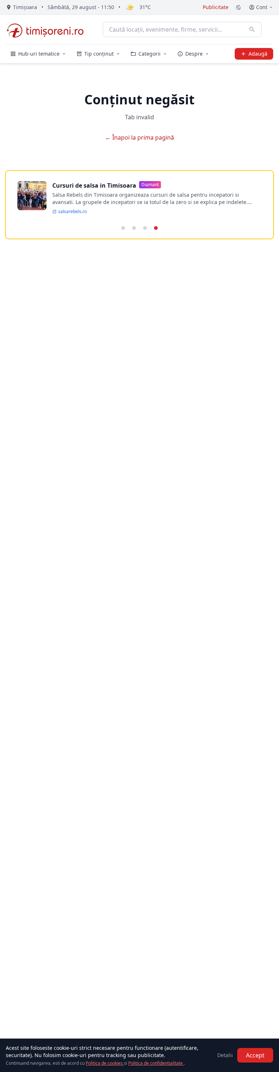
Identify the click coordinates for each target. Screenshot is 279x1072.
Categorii (149, 53)
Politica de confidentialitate (156, 1063)
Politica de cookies (105, 1063)
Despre (194, 53)
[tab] (123, 228)
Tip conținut (99, 53)
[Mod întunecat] (238, 7)
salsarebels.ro (72, 212)
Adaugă (257, 53)
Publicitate (216, 7)
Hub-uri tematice (39, 53)
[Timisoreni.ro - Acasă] (48, 29)
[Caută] (252, 29)
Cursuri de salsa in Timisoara (94, 185)
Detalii (225, 1055)
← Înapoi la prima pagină (139, 137)
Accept (255, 1055)
